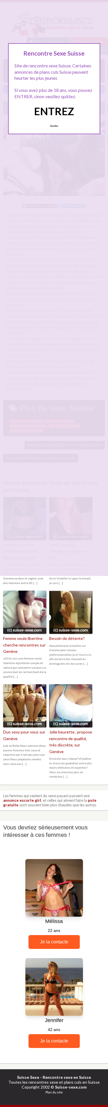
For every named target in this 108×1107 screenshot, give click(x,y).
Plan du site (54, 1092)
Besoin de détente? (67, 638)
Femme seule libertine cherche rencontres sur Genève (24, 645)
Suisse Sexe (28, 1077)
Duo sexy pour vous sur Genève (24, 735)
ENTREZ (54, 111)
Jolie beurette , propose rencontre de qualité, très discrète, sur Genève (70, 741)
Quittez (54, 125)
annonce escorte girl (22, 800)
